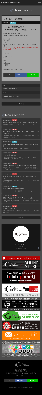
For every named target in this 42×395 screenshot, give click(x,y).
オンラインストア (21, 375)
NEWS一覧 (21, 104)
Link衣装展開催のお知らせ (10, 87)
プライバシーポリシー (23, 373)
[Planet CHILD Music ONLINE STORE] (21, 263)
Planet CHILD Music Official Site (10, 2)
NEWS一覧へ (21, 217)
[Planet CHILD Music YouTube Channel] (21, 290)
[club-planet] (21, 276)
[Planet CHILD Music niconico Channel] (21, 304)
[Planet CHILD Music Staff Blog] (21, 316)
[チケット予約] (21, 335)
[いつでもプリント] (21, 348)
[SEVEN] (21, 325)
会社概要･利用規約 (11, 373)
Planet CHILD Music (19, 387)
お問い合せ (33, 373)
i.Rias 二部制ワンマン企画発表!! (11, 94)
